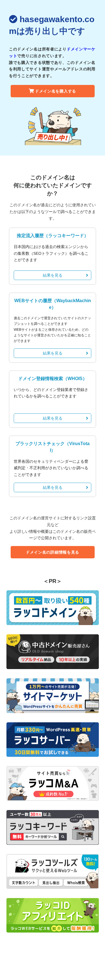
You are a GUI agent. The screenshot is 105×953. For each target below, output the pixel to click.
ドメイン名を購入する (55, 91)
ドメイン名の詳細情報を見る (52, 552)
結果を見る (52, 275)
